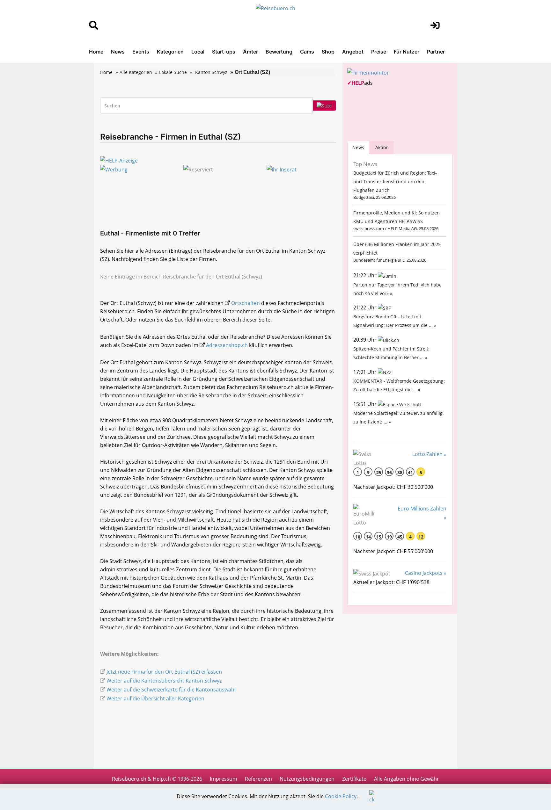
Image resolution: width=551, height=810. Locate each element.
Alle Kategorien (136, 72)
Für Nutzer (406, 51)
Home (96, 51)
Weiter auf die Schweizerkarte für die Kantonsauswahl (171, 689)
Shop (328, 51)
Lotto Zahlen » (429, 454)
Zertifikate (354, 778)
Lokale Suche (173, 72)
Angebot (353, 51)
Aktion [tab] (382, 147)
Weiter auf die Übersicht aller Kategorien (155, 698)
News (118, 51)
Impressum (223, 778)
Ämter (250, 51)
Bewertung (279, 51)
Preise (378, 51)
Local (197, 51)
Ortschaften (245, 303)
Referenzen (258, 778)
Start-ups (223, 51)
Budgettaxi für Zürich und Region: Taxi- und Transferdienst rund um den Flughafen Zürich (395, 181)
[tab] (358, 147)
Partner (436, 51)
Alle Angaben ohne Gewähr (406, 778)
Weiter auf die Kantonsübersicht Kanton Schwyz (164, 680)
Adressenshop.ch (227, 345)
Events (140, 51)
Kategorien (170, 51)
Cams (307, 51)
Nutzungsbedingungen (307, 778)
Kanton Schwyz (211, 72)
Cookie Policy (340, 796)
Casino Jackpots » (425, 572)
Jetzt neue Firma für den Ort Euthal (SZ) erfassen (164, 671)
